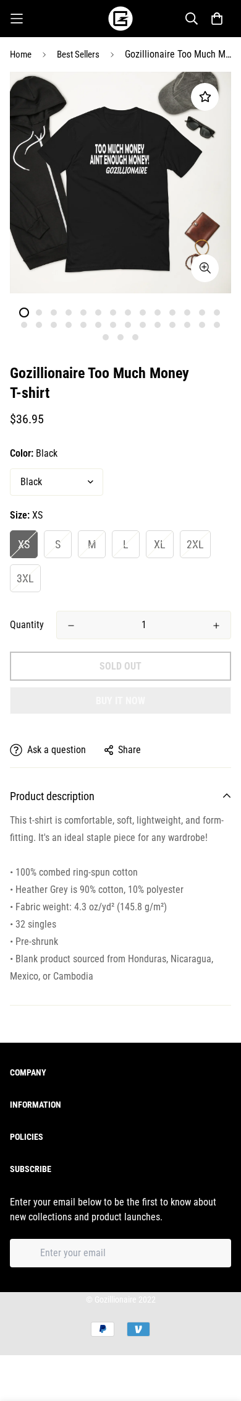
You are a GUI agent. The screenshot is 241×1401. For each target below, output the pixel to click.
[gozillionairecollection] (120, 18)
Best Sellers (78, 54)
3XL (25, 578)
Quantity (27, 625)
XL (160, 544)
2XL (195, 544)
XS (24, 544)
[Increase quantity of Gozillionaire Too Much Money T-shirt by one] (216, 625)
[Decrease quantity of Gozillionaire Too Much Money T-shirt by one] (71, 625)
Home (21, 54)
